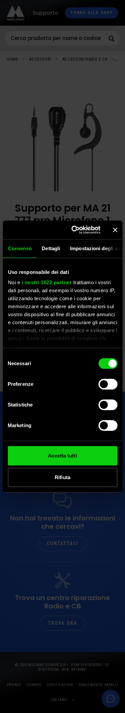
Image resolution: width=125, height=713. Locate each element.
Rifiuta (62, 477)
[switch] (107, 384)
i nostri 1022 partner (46, 282)
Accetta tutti (62, 455)
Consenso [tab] (20, 248)
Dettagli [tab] (51, 248)
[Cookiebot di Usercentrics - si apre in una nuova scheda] (74, 230)
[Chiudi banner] (115, 230)
